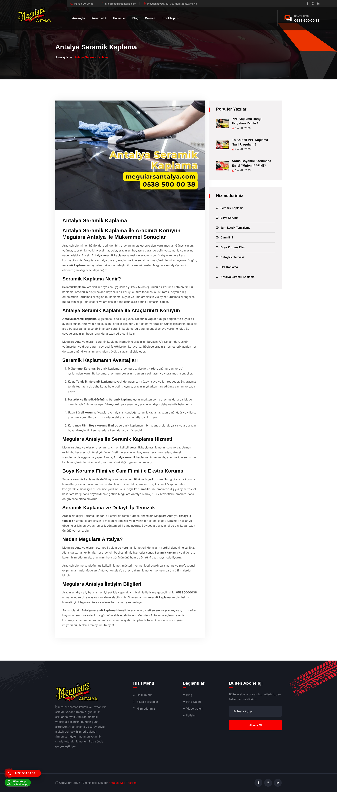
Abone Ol (255, 725)
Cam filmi (226, 237)
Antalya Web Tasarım (123, 782)
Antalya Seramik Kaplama (237, 277)
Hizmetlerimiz (146, 708)
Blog (135, 18)
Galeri (149, 18)
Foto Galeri (193, 701)
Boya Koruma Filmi (232, 247)
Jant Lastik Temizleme (235, 227)
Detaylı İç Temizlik (232, 257)
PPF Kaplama (229, 267)
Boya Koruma (229, 217)
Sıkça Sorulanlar (147, 701)
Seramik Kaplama (231, 208)
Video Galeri (194, 708)
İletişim (191, 715)
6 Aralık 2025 (243, 128)
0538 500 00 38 (84, 3)
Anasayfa (78, 18)
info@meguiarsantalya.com (120, 3)
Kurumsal (97, 18)
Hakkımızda (144, 695)
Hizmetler (119, 18)
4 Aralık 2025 (243, 149)
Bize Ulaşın (169, 18)
